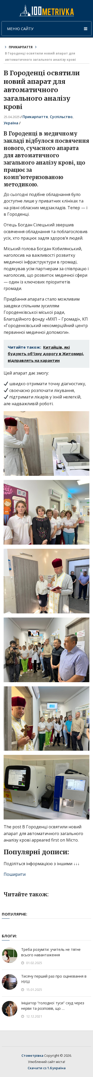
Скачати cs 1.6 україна (47, 1068)
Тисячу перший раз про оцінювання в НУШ (54, 979)
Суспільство (61, 116)
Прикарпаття (21, 47)
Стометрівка (32, 1055)
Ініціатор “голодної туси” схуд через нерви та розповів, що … (52, 1005)
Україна (11, 122)
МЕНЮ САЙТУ (20, 28)
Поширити (15, 874)
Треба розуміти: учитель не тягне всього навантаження (51, 952)
